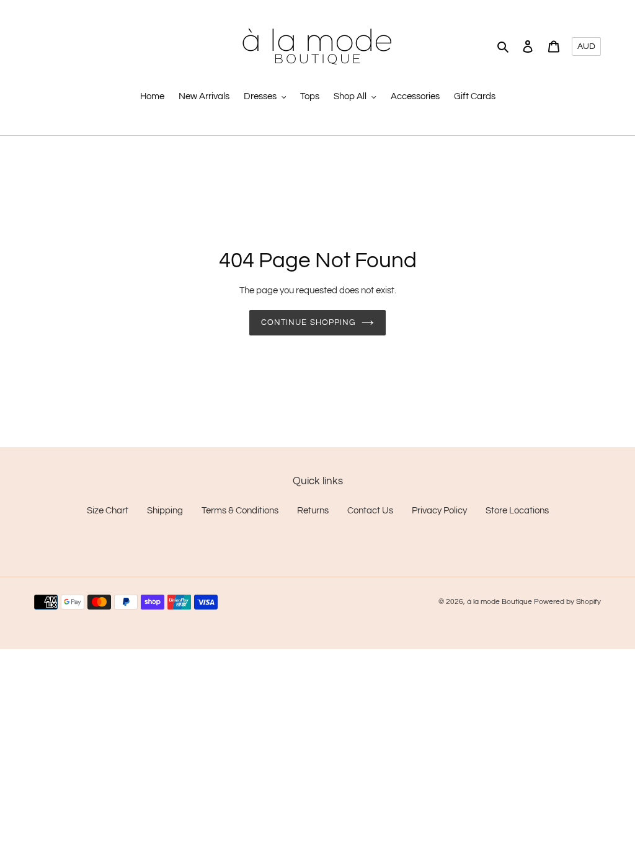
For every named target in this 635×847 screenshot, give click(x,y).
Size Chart (107, 510)
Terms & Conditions (240, 510)
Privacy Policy (439, 510)
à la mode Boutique (499, 602)
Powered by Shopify (567, 602)
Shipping (165, 510)
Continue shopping (308, 322)
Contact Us (370, 510)
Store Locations (517, 510)
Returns (313, 510)
